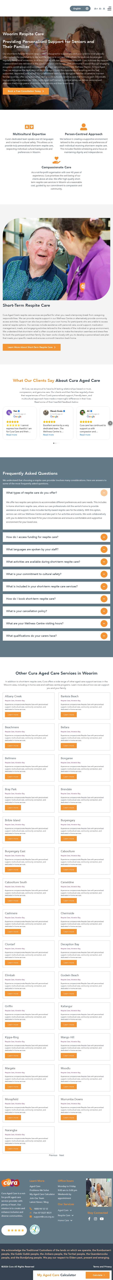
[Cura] (13, 13)
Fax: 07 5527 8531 (43, 1212)
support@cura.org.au (44, 1216)
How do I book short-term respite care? (31, 599)
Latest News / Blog (39, 1202)
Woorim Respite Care (23, 34)
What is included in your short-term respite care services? (42, 586)
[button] (3, 423)
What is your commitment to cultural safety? (33, 574)
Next (61, 1155)
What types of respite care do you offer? (31, 493)
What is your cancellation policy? (26, 611)
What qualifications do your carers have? (31, 636)
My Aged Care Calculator (42, 1194)
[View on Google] (9, 412)
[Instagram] (95, 1218)
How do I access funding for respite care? (32, 537)
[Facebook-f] (89, 1218)
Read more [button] (11, 434)
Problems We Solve (39, 1190)
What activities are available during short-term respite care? (43, 562)
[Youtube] (101, 1218)
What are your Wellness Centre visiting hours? (34, 623)
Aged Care (35, 1186)
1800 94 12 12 (41, 1208)
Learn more (13, 714)
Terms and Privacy (102, 1266)
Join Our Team (37, 1198)
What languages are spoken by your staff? (32, 549)
